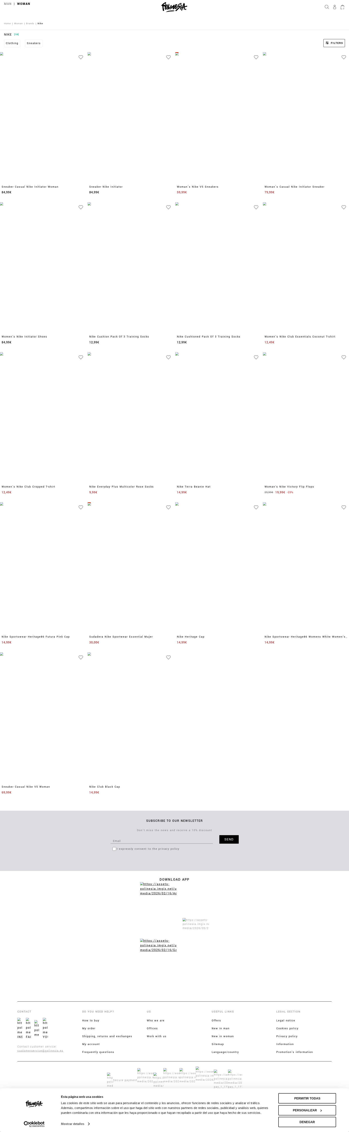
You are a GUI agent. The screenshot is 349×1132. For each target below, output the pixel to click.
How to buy (90, 1020)
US (149, 1012)
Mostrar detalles (72, 1124)
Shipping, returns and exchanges (107, 1036)
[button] (328, 43)
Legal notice (285, 1020)
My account (91, 1044)
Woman (23, 4)
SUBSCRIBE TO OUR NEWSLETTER (174, 821)
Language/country (225, 1052)
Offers (216, 1020)
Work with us (157, 1036)
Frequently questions (98, 1052)
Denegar (307, 1122)
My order (89, 1028)
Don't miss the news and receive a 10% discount (174, 830)
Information (285, 1044)
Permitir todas (307, 1098)
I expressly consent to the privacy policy (148, 849)
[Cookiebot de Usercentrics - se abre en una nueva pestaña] (34, 1124)
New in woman (223, 1036)
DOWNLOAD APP (174, 879)
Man (8, 4)
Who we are (156, 1020)
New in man (221, 1028)
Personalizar (305, 1110)
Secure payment (125, 1080)
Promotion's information (294, 1052)
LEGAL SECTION (288, 1012)
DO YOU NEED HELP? (98, 1012)
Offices (152, 1028)
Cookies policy (287, 1028)
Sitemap (218, 1044)
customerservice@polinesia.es (40, 1051)
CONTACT (24, 1012)
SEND (229, 839)
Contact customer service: (37, 1046)
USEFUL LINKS (223, 1012)
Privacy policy (287, 1036)
